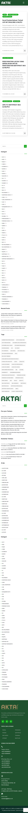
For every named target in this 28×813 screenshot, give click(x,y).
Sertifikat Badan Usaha (7, 388)
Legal (4, 14)
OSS (3, 213)
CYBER (3, 164)
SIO (2, 263)
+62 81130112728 (5, 767)
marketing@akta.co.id (7, 798)
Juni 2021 (4, 532)
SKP (3, 275)
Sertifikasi (16, 101)
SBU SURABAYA (15, 383)
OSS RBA (4, 216)
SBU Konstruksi (5, 383)
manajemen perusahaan (7, 369)
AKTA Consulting (20, 339)
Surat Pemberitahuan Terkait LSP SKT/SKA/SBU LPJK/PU (12, 21)
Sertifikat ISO (5, 256)
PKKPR (3, 232)
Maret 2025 (4, 489)
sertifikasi (23, 383)
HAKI (3, 171)
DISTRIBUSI (4, 166)
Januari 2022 (5, 515)
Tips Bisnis (4, 289)
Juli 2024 (4, 496)
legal (15, 361)
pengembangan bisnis (15, 372)
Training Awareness (7, 296)
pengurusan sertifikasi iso (8, 375)
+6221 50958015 (5, 753)
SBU (3, 242)
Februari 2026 (5, 482)
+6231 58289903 (5, 751)
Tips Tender (4, 292)
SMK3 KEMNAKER (5, 391)
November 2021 (5, 520)
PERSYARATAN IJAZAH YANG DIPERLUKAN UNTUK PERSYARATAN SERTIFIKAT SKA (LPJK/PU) (14, 64)
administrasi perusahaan (8, 339)
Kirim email (4, 796)
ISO (2, 178)
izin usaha (13, 350)
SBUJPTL (4, 251)
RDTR (3, 239)
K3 (2, 185)
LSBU (3, 204)
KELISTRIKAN (4, 192)
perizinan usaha (19, 377)
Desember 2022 (5, 510)
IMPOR (3, 173)
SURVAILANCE (5, 284)
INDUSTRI (4, 176)
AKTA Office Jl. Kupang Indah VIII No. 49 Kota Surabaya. (8, 783)
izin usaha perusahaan (7, 353)
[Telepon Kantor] (2, 746)
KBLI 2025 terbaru (6, 356)
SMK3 (17, 388)
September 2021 (5, 525)
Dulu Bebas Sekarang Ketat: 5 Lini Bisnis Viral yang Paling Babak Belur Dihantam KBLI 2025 (13, 429)
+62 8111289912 (5, 763)
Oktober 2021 (5, 522)
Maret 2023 (4, 503)
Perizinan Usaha (7, 16)
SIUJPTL (3, 268)
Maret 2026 (4, 480)
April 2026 (4, 477)
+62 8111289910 (5, 761)
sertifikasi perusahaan (16, 385)
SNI (2, 282)
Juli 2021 (4, 529)
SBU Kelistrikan (5, 244)
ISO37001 (4, 180)
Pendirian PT (5, 372)
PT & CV (3, 235)
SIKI (3, 261)
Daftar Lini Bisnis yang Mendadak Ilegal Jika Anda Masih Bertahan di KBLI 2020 (14, 433)
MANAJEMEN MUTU (6, 206)
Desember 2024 (5, 492)
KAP (3, 187)
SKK (3, 270)
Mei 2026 (4, 475)
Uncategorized (5, 301)
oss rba (21, 369)
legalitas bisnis (5, 364)
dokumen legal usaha (7, 345)
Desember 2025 (5, 487)
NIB (3, 209)
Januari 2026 (5, 484)
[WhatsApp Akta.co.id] (2, 756)
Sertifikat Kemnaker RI (7, 258)
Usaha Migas (5, 303)
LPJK (3, 202)
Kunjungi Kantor (5, 779)
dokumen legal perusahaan (19, 342)
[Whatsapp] (6, 721)
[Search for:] (14, 146)
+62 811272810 (5, 765)
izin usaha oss (21, 350)
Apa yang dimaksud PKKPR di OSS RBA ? (15, 454)
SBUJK (3, 249)
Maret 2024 (4, 499)
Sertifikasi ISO (5, 385)
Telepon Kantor (5, 749)
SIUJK (3, 265)
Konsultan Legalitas (7, 361)
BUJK (3, 159)
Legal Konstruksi (13, 14)
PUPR (3, 237)
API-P (3, 157)
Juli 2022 (4, 513)
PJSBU (3, 223)
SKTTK (3, 277)
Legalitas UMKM (5, 367)
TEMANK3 (4, 287)
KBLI (3, 190)
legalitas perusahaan (17, 364)
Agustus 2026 (5, 468)
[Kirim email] (2, 793)
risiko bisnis (5, 380)
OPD (3, 211)
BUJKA (3, 161)
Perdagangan (5, 218)
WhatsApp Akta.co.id (6, 759)
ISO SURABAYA (5, 350)
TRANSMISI (4, 299)
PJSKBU (3, 225)
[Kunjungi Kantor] (2, 776)
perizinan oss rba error (7, 377)
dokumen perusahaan (20, 345)
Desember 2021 (5, 518)
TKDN (3, 294)
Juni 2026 (4, 473)
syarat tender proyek (17, 391)
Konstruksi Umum (6, 194)
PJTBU (3, 230)
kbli (16, 353)
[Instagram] (10, 721)
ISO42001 (4, 183)
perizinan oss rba (21, 375)
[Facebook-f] (2, 721)
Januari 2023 (5, 508)
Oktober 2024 (5, 494)
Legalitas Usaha (16, 367)
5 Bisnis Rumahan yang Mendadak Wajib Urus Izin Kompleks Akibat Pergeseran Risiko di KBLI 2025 (12, 425)
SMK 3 (3, 280)
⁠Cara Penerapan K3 (10, 452)
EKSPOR (3, 168)
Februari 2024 (5, 501)
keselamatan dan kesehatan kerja (10, 358)
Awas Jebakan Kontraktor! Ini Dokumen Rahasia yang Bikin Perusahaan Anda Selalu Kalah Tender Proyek (13, 421)
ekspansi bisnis (5, 348)
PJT (2, 228)
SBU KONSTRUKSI (5, 247)
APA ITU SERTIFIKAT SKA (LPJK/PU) (11, 106)
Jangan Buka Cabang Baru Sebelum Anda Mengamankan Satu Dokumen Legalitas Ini (14, 417)
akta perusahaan (6, 342)
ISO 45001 (17, 348)
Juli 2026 (4, 470)
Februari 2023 (5, 506)
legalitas (21, 361)
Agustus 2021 (5, 527)
